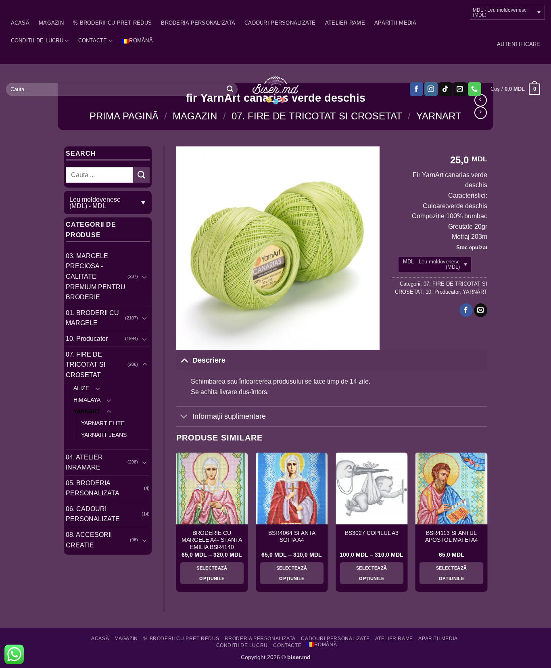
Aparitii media (395, 23)
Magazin (51, 23)
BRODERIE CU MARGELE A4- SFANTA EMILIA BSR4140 (212, 540)
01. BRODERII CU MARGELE (92, 318)
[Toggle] (145, 277)
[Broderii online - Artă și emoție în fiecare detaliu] (276, 89)
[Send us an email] (460, 89)
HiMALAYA (86, 400)
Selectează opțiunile (211, 573)
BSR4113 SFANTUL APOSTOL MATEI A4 (451, 536)
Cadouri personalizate (279, 23)
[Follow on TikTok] (445, 89)
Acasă (20, 23)
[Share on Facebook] (466, 310)
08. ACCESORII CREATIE (89, 540)
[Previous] (177, 525)
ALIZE (81, 388)
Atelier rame (345, 23)
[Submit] (230, 89)
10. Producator (87, 338)
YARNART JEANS (104, 435)
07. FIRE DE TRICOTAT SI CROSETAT (317, 116)
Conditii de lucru (37, 41)
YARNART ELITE (103, 423)
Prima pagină (124, 116)
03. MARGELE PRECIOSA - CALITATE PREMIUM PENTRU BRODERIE (95, 277)
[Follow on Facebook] (416, 89)
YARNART (438, 116)
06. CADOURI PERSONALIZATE (93, 514)
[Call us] (474, 89)
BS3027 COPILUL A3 (372, 533)
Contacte (92, 41)
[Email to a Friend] (480, 310)
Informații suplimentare (229, 416)
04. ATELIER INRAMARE (84, 462)
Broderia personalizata (198, 23)
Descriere (208, 360)
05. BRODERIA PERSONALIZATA (92, 488)
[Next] (487, 525)
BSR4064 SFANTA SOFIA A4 (291, 536)
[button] (518, 44)
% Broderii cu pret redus (112, 23)
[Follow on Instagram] (431, 89)
